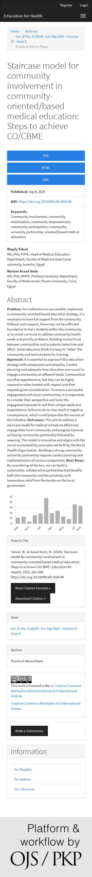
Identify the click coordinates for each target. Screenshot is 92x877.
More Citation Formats (32, 588)
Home (15, 31)
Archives (31, 31)
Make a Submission (29, 731)
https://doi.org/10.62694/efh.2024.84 (45, 201)
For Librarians (24, 789)
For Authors (22, 779)
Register (66, 5)
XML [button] (46, 179)
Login (84, 5)
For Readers (23, 769)
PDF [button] (46, 155)
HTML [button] (46, 167)
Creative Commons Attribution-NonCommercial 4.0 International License (46, 690)
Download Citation (29, 598)
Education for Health (23, 16)
